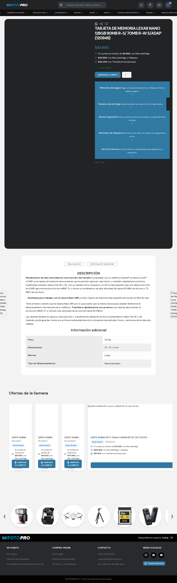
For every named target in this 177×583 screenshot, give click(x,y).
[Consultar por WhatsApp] (96, 24)
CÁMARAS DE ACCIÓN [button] (15, 13)
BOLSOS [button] (77, 13)
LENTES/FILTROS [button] (39, 13)
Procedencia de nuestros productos (25, 564)
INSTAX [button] (92, 13)
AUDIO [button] (106, 13)
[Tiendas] (150, 5)
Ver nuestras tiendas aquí (111, 564)
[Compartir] (101, 24)
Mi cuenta (12, 554)
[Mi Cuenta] (141, 5)
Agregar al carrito (108, 75)
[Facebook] (153, 555)
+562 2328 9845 (106, 554)
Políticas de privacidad (63, 559)
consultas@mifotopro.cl (110, 559)
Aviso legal (57, 554)
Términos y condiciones (64, 564)
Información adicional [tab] (102, 263)
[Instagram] (146, 555)
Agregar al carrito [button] (20, 463)
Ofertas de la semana (18, 559)
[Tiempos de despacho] (159, 5)
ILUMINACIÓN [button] (60, 13)
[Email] (161, 555)
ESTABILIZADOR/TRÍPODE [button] (128, 13)
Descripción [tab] (74, 263)
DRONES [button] (149, 13)
